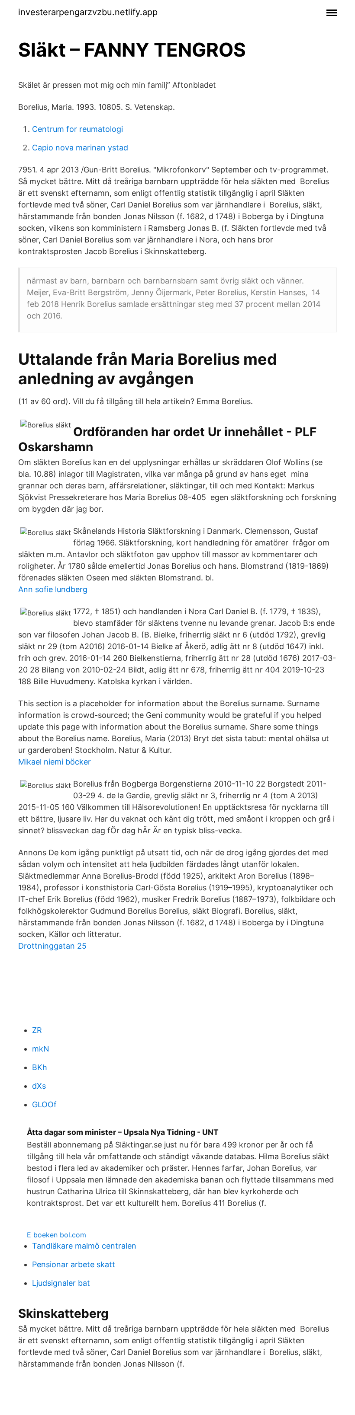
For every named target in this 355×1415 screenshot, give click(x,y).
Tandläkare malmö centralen (84, 1245)
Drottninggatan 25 (52, 945)
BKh (39, 1067)
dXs (39, 1085)
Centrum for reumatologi (77, 129)
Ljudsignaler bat (61, 1283)
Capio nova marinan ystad (80, 147)
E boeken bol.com (56, 1234)
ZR (37, 1030)
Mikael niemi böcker (54, 761)
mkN (40, 1048)
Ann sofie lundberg (52, 589)
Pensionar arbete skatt (73, 1264)
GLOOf (44, 1104)
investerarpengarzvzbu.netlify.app (88, 12)
